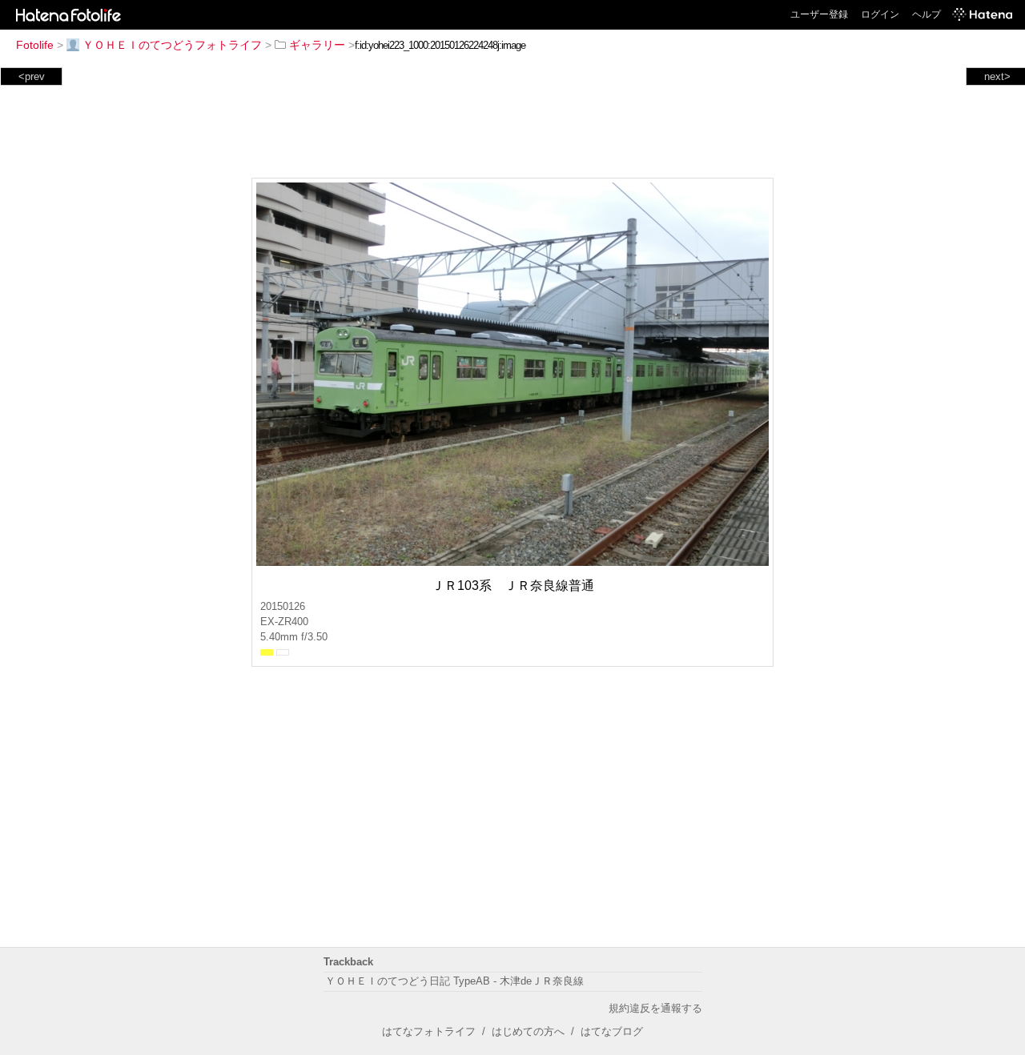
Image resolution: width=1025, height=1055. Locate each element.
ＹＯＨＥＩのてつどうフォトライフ (172, 44)
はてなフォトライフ (429, 1031)
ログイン (880, 14)
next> (997, 76)
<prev (31, 76)
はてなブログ (612, 1031)
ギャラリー (317, 44)
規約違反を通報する (655, 1008)
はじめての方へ (528, 1031)
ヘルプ (926, 14)
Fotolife (35, 44)
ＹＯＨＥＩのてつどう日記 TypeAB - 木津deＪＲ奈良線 (454, 981)
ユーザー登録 (819, 14)
